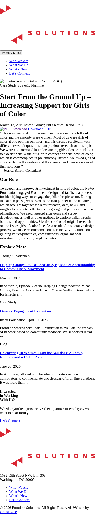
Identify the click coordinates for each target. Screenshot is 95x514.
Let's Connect (10, 421)
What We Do (18, 65)
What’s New (18, 69)
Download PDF (39, 129)
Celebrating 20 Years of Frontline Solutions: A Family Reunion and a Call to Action (41, 355)
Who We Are (18, 61)
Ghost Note (8, 512)
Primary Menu (11, 53)
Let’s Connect (19, 73)
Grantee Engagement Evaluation (25, 311)
